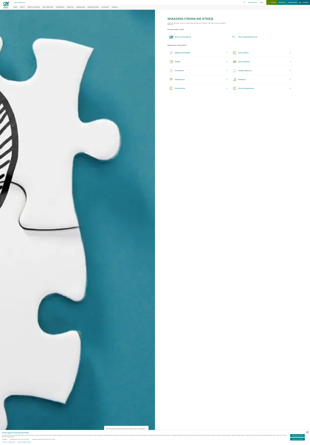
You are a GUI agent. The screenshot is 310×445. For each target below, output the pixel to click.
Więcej (262, 2)
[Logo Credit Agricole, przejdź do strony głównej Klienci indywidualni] (6, 5)
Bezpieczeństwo (252, 2)
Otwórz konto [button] (292, 2)
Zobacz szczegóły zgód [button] (8, 442)
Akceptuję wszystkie (297, 435)
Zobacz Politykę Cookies (24, 442)
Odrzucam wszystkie (297, 439)
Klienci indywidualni (19, 2)
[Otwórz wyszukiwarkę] (244, 2)
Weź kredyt (282, 2)
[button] (307, 432)
